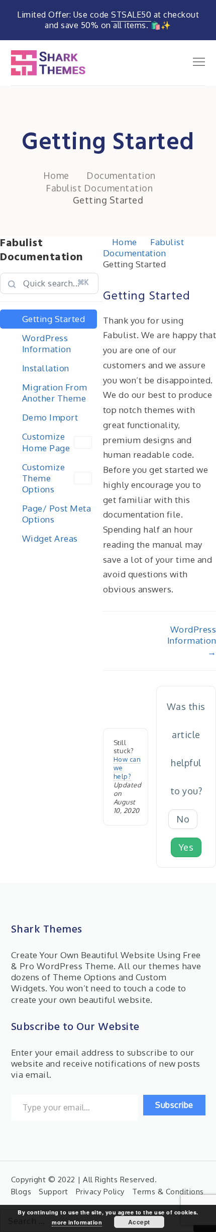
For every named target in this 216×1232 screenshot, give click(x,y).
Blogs (21, 1191)
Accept (139, 1221)
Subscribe (174, 1105)
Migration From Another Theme (54, 392)
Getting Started (53, 319)
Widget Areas (50, 538)
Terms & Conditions (168, 1191)
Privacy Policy (100, 1191)
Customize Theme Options (43, 478)
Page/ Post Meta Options (56, 514)
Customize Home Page (46, 442)
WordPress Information (46, 343)
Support (53, 1191)
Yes (186, 847)
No (182, 819)
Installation (45, 368)
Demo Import (50, 417)
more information (77, 1222)
